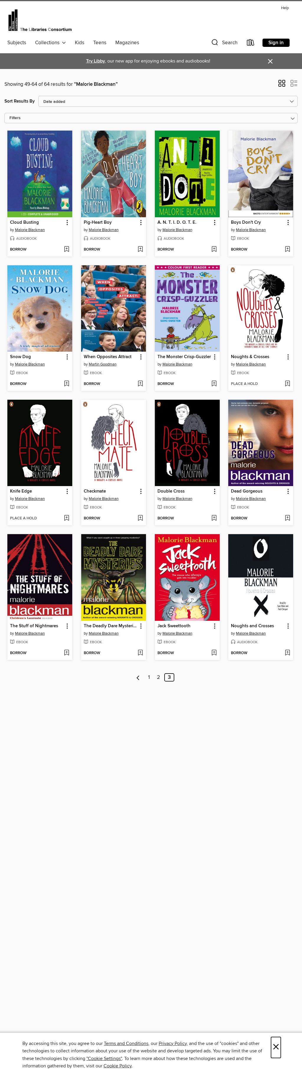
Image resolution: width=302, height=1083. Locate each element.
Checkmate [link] (95, 491)
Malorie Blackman (30, 230)
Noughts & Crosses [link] (250, 357)
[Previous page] (138, 677)
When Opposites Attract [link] (108, 357)
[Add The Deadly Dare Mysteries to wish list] (140, 653)
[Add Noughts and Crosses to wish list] (287, 653)
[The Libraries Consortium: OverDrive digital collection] (40, 20)
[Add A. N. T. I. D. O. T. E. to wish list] (214, 250)
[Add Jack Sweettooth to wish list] (214, 653)
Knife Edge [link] (21, 491)
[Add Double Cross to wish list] (214, 518)
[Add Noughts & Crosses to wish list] (287, 384)
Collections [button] (48, 42)
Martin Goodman (102, 364)
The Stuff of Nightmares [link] (34, 626)
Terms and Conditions (126, 1043)
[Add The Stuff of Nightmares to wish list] (66, 653)
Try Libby (95, 61)
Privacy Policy (173, 1043)
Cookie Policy (118, 1066)
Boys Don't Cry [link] (246, 222)
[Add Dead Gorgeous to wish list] (287, 518)
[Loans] (251, 44)
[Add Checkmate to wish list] (140, 518)
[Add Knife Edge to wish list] (66, 518)
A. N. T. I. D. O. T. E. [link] (176, 222)
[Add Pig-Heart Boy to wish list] (140, 250)
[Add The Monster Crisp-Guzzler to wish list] (214, 384)
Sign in (276, 42)
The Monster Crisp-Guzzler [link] (184, 357)
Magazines (127, 42)
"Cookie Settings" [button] (104, 1058)
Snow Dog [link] (20, 357)
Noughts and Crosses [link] (252, 626)
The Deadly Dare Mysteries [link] (111, 626)
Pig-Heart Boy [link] (98, 222)
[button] (224, 44)
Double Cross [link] (171, 491)
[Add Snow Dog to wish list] (66, 384)
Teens (99, 42)
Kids (79, 42)
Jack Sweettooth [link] (174, 626)
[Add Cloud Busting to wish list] (66, 250)
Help (285, 8)
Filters (15, 118)
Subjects (16, 42)
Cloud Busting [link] (24, 222)
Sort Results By (19, 101)
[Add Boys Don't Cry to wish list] (287, 250)
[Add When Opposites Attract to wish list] (140, 384)
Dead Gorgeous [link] (246, 491)
